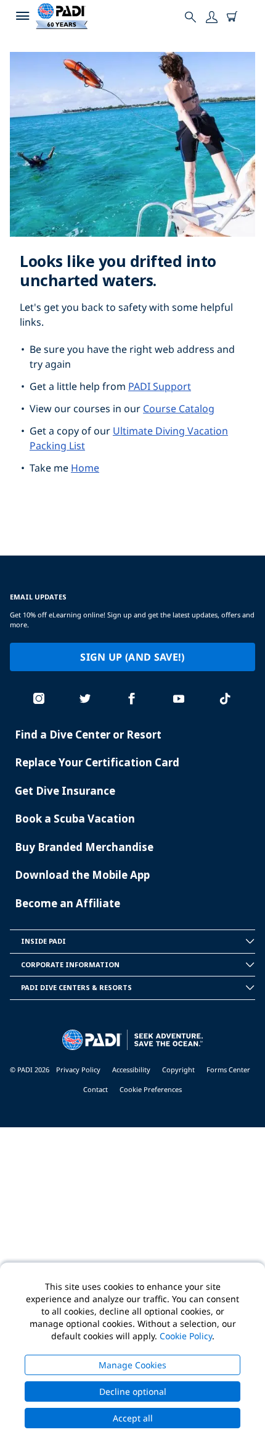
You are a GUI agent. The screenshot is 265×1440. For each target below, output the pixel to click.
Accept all (133, 1418)
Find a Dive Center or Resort (88, 734)
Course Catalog (178, 408)
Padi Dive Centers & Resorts (76, 987)
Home (85, 468)
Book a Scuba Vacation (75, 818)
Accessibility (131, 1069)
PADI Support (159, 386)
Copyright (178, 1069)
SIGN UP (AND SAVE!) (132, 657)
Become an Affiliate (67, 903)
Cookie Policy (186, 1336)
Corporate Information (70, 964)
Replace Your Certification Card (97, 762)
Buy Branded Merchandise (84, 847)
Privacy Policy (78, 1069)
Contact (95, 1089)
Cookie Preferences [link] (151, 1089)
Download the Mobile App (82, 875)
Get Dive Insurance (65, 791)
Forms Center (228, 1069)
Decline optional (132, 1391)
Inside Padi (43, 941)
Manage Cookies (132, 1365)
